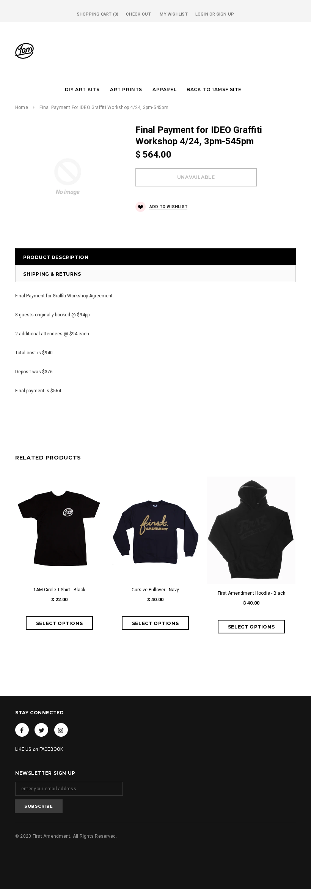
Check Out (138, 14)
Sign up (225, 14)
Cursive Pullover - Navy (155, 589)
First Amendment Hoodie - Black (251, 593)
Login (201, 14)
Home (21, 107)
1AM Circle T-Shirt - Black (59, 589)
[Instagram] (61, 730)
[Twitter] (41, 730)
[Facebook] (22, 730)
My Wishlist (173, 14)
